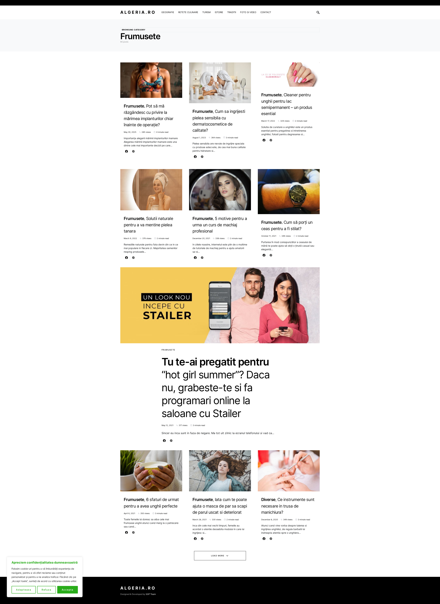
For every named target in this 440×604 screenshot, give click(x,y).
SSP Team (151, 594)
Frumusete (168, 350)
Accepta (67, 589)
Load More (217, 555)
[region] (44, 577)
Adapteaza (23, 589)
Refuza (46, 589)
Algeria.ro (138, 12)
